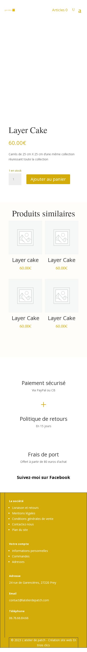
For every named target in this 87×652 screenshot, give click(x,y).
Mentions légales (23, 513)
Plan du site (20, 530)
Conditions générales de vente (32, 519)
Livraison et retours (25, 508)
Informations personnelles (30, 551)
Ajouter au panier (48, 179)
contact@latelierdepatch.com (29, 600)
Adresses (18, 562)
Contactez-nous (23, 524)
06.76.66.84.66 (19, 618)
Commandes (21, 556)
